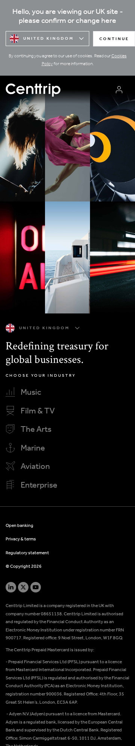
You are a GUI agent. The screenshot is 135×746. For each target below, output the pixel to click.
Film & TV (38, 411)
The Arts (36, 429)
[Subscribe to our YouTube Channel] (35, 587)
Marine (33, 448)
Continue (114, 39)
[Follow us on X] (23, 587)
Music (31, 392)
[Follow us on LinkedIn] (11, 587)
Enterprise (39, 485)
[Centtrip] (57, 89)
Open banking (19, 526)
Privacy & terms (21, 539)
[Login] (119, 89)
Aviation (35, 467)
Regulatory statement (27, 553)
